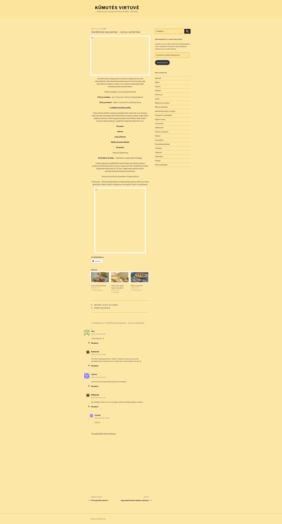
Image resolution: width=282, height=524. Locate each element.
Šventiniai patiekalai (162, 144)
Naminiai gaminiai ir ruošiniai (165, 111)
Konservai (158, 95)
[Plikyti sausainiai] (139, 277)
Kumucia (95, 352)
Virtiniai (157, 161)
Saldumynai (159, 128)
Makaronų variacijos (162, 103)
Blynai (157, 82)
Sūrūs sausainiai (102, 308)
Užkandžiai (159, 156)
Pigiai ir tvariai (110, 305)
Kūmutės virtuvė (117, 7)
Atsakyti (94, 343)
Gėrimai (157, 86)
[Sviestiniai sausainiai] (100, 277)
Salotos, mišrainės (161, 132)
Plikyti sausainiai (137, 286)
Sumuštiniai (159, 140)
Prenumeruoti (162, 62)
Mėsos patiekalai (161, 107)
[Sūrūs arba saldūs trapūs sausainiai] (120, 277)
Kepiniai (98, 305)
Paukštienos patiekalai (163, 115)
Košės (157, 99)
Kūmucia (95, 395)
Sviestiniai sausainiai (98, 286)
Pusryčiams (159, 123)
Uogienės (158, 152)
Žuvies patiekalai (161, 165)
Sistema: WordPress (98, 519)
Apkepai (158, 78)
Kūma (104, 29)
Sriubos (157, 136)
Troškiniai (158, 148)
